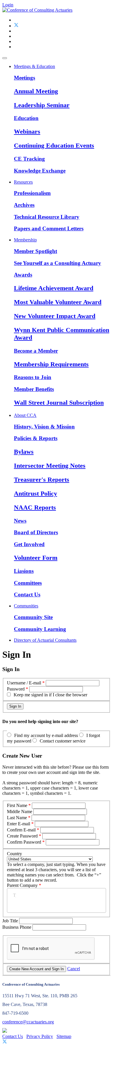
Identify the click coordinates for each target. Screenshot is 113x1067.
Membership (25, 239)
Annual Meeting (36, 91)
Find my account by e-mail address (46, 735)
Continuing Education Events (54, 145)
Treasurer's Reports (41, 479)
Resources (23, 182)
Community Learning (40, 629)
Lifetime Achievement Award (53, 288)
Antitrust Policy (35, 493)
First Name (17, 805)
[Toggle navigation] (4, 58)
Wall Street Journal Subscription (59, 402)
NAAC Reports (35, 507)
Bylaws (24, 451)
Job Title (10, 920)
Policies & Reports (35, 438)
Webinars (27, 131)
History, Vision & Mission (44, 427)
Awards (23, 275)
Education (26, 118)
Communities (26, 605)
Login (7, 4)
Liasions (24, 571)
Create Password (22, 835)
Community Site (33, 617)
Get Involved (29, 544)
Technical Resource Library (46, 217)
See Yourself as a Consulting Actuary (57, 263)
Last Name (17, 817)
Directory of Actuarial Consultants (45, 640)
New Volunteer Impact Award (54, 316)
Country (14, 853)
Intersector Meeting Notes (49, 465)
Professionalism (32, 193)
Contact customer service (62, 740)
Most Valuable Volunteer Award (57, 302)
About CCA (25, 415)
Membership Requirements (51, 364)
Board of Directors (36, 532)
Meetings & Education (34, 66)
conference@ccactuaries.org (28, 1021)
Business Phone (17, 927)
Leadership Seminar (42, 105)
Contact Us (27, 594)
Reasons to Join (32, 377)
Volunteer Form (35, 557)
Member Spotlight (35, 251)
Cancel (73, 968)
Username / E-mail (24, 682)
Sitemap (64, 1036)
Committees (28, 583)
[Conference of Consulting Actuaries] (37, 10)
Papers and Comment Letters (48, 228)
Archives (24, 205)
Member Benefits (34, 389)
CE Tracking (29, 159)
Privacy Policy (39, 1036)
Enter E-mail (18, 823)
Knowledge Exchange (39, 171)
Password (16, 688)
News (20, 521)
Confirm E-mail (21, 829)
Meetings (24, 78)
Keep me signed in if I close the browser (50, 694)
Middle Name (19, 811)
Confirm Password (24, 842)
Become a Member (36, 351)
